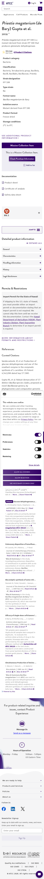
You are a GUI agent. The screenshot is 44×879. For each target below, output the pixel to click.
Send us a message (22, 733)
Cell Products (22, 14)
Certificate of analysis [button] (15, 188)
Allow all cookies (22, 472)
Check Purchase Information (22, 158)
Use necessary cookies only (22, 483)
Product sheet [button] (11, 182)
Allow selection (22, 478)
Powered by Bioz (9, 692)
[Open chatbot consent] (39, 874)
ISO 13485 (14, 866)
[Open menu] (3, 3)
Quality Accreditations (15, 863)
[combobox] (20, 9)
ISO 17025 (29, 866)
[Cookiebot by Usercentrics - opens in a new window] (31, 394)
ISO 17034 (22, 870)
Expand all (35, 243)
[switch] (38, 442)
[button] (40, 9)
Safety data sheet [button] (13, 194)
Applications (9, 14)
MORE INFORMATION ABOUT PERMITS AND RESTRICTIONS (17, 339)
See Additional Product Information (16, 136)
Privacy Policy (27, 419)
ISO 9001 (35, 863)
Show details (34, 465)
